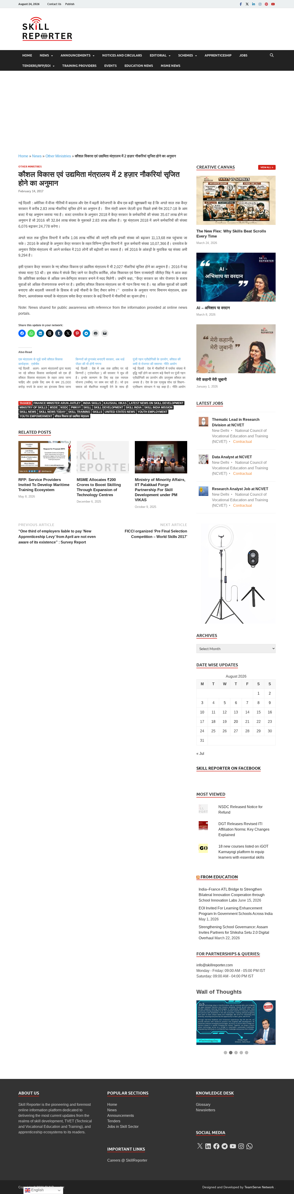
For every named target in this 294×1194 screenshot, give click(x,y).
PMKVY (76, 407)
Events (110, 66)
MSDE (54, 407)
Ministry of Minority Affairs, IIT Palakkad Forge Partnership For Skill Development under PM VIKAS (160, 490)
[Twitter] (247, 4)
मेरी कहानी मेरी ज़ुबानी (211, 379)
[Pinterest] (266, 4)
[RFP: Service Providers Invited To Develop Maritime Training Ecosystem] (44, 459)
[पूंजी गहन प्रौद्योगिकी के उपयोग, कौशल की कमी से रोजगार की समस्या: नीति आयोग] (161, 373)
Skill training (79, 411)
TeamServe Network (259, 1187)
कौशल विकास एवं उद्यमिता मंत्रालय (72, 416)
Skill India (134, 407)
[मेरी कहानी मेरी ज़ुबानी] (236, 349)
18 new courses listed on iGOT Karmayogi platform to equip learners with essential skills (243, 851)
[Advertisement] (147, 112)
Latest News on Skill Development (156, 403)
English (37, 1190)
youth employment (152, 411)
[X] (200, 1146)
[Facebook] (240, 4)
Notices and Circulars (122, 55)
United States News (120, 411)
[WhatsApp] (249, 1146)
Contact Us (54, 4)
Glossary (203, 1104)
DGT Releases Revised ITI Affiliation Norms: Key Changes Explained (243, 829)
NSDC (64, 407)
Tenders (113, 1121)
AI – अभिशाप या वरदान (213, 308)
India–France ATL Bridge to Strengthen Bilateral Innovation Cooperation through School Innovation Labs (232, 894)
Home (27, 55)
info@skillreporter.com (214, 965)
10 (202, 712)
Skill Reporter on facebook (228, 768)
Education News (138, 66)
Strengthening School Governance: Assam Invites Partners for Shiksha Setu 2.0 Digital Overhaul (234, 932)
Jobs (243, 55)
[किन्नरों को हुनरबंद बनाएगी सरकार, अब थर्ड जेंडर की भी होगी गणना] (104, 373)
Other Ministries (58, 156)
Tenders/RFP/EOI (36, 66)
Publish (69, 4)
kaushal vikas (115, 403)
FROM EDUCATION (219, 876)
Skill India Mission (158, 407)
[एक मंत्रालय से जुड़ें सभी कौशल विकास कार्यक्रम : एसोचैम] (47, 373)
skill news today (52, 411)
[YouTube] (273, 4)
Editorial (158, 55)
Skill (87, 407)
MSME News (170, 66)
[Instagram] (260, 4)
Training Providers (79, 66)
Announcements (75, 55)
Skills (97, 411)
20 (236, 722)
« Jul (200, 753)
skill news (28, 411)
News (44, 55)
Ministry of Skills (33, 407)
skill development (108, 407)
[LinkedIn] (253, 4)
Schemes (185, 55)
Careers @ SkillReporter (127, 1160)
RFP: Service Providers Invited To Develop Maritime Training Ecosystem (43, 485)
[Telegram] (224, 1146)
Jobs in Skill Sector (123, 1127)
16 (270, 712)
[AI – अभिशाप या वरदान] (236, 277)
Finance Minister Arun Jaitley (57, 403)
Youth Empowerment (36, 416)
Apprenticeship (218, 55)
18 (213, 722)
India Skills (92, 403)
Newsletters (205, 1110)
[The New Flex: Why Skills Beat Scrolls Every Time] (236, 200)
